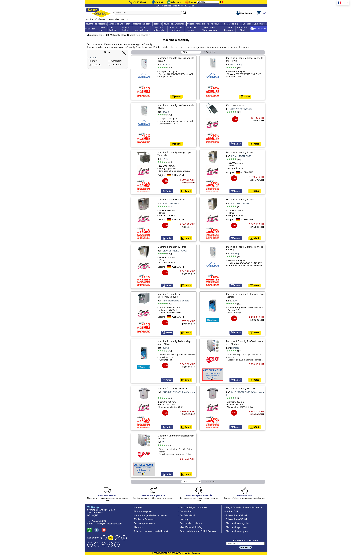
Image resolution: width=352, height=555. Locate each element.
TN (117, 544)
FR (104, 537)
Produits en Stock (242, 28)
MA (103, 544)
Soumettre (245, 547)
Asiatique (215, 23)
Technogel (116, 64)
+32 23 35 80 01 (140, 2)
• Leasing (183, 519)
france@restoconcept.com (108, 523)
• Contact (137, 507)
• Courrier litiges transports (192, 507)
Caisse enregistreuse (141, 28)
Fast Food (157, 23)
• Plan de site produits (235, 527)
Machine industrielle (159, 28)
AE (90, 544)
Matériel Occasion (228, 28)
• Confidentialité (186, 515)
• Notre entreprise (142, 511)
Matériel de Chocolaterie (119, 23)
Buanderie (248, 23)
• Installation (185, 511)
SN (110, 544)
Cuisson (191, 23)
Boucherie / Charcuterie (174, 23)
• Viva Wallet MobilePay (190, 527)
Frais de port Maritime (176, 28)
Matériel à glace (234, 23)
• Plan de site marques (236, 531)
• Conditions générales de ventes (150, 515)
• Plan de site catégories (236, 523)
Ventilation (90, 28)
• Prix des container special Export (150, 531)
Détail (178, 96)
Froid (223, 23)
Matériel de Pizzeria (142, 23)
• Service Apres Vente (144, 523)
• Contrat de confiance (190, 523)
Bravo (95, 60)
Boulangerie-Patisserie (96, 23)
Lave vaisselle (260, 23)
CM (117, 537)
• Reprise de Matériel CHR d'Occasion (197, 531)
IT (97, 544)
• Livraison (138, 527)
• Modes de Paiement (144, 519)
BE (110, 537)
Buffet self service (191, 28)
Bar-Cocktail (112, 28)
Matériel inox (101, 28)
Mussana (96, 64)
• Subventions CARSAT (235, 515)
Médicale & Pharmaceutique (209, 28)
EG (124, 537)
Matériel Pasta (202, 23)
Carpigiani (116, 60)
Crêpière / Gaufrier (125, 28)
